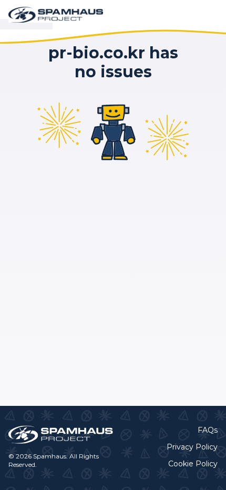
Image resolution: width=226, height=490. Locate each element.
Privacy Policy (192, 447)
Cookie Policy (193, 463)
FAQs (208, 430)
